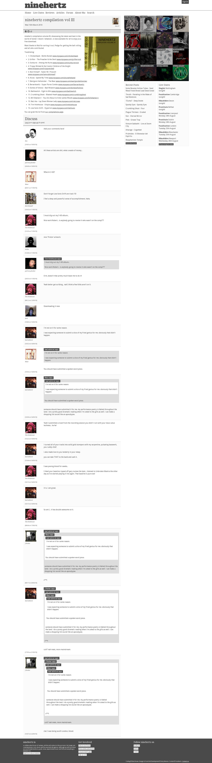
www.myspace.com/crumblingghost (72, 95)
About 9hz (80, 12)
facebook (137, 745)
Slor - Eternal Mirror (134, 116)
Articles (60, 12)
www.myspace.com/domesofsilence (69, 88)
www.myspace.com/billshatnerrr (86, 98)
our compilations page (54, 112)
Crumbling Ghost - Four (135, 108)
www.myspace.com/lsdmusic (63, 108)
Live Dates (38, 12)
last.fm (136, 748)
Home (28, 12)
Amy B (117, 26)
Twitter (28, 31)
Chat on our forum (84, 745)
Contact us (185, 761)
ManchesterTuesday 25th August (168, 133)
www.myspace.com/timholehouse (63, 105)
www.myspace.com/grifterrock (69, 59)
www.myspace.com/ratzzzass (68, 101)
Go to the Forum (131, 143)
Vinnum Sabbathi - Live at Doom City (138, 125)
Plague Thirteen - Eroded (136, 112)
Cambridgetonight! (169, 95)
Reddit (31, 31)
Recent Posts (132, 85)
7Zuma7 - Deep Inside (134, 101)
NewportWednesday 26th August (168, 139)
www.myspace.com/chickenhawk (65, 56)
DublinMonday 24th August (167, 121)
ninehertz (45, 5)
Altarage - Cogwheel (134, 130)
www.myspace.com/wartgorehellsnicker (71, 81)
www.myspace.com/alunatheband (62, 78)
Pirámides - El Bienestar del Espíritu (137, 135)
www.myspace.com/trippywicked (41, 69)
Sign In (185, 2)
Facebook (26, 31)
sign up (35, 123)
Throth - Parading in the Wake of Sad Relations (139, 95)
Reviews (49, 12)
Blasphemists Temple (134, 140)
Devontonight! (166, 102)
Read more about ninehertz (31, 753)
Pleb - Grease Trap (133, 120)
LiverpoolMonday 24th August (168, 114)
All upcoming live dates (166, 144)
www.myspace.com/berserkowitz (71, 84)
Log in (27, 123)
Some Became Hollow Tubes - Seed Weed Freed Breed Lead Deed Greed (140, 89)
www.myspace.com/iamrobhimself (41, 74)
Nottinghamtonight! (167, 89)
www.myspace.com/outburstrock (66, 63)
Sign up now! (82, 754)
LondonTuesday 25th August (167, 127)
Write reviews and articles (86, 748)
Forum (69, 12)
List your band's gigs (85, 751)
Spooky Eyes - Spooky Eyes (136, 105)
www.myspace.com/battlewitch (64, 91)
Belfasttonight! (166, 108)
